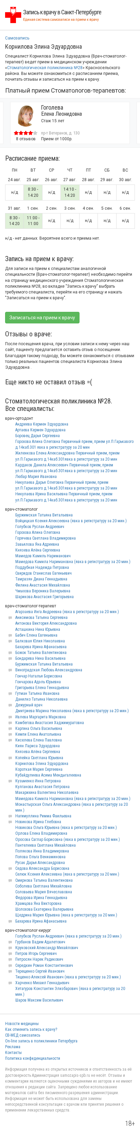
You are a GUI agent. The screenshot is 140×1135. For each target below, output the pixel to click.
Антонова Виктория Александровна (46, 623)
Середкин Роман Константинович (44, 965)
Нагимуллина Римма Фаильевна (43, 816)
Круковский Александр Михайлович (46, 947)
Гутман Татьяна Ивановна (37, 693)
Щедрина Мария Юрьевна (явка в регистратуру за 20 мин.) (66, 915)
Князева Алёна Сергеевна (37, 550)
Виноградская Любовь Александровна (48, 670)
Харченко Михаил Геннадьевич (42, 982)
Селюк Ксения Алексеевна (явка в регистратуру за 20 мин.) (67, 874)
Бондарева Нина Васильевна (40, 658)
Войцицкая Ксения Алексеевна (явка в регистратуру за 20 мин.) (71, 520)
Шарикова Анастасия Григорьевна (44, 596)
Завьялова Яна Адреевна (37, 544)
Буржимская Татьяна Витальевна (44, 515)
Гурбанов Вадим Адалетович (40, 942)
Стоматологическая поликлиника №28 (45, 67)
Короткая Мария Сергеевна (39, 769)
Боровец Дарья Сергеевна (37, 435)
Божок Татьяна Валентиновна (41, 652)
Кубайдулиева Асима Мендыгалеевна (48, 775)
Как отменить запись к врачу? (31, 1029)
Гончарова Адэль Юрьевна (38, 682)
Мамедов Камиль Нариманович (43, 556)
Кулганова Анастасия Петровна (42, 786)
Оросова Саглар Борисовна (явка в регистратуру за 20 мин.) (67, 839)
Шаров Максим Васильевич (39, 1000)
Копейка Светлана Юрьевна (39, 757)
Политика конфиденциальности (32, 1058)
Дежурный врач (28, 705)
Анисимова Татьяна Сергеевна (41, 617)
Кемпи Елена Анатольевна (38, 734)
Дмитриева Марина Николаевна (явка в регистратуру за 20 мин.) (72, 710)
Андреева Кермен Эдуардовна (41, 424)
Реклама (12, 1046)
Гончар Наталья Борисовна (38, 676)
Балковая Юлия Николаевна (40, 641)
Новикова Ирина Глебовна (38, 821)
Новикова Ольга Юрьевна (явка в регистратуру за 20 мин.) (66, 827)
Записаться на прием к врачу (42, 317)
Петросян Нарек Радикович (39, 959)
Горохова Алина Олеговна (37, 532)
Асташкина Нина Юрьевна (37, 629)
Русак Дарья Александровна (40, 862)
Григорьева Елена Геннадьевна (42, 687)
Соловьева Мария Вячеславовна (43, 892)
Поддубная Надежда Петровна (42, 567)
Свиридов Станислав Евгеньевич (43, 573)
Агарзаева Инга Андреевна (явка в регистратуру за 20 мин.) (67, 611)
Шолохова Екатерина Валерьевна (44, 909)
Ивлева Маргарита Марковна (40, 717)
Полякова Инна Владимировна (42, 851)
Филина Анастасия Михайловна (42, 585)
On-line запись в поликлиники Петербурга (41, 1041)
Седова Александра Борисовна (42, 868)
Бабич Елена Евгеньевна (36, 635)
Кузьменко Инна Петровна (38, 781)
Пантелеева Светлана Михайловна (45, 845)
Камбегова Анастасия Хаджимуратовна (49, 722)
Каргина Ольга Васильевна (38, 728)
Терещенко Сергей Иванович (40, 971)
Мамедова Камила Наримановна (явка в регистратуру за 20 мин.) (72, 561)
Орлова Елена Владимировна (41, 833)
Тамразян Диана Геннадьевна (41, 579)
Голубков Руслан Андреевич (39, 526)
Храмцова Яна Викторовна (38, 903)
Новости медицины (22, 1023)
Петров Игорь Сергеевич (36, 953)
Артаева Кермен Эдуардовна (40, 430)
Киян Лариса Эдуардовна (37, 746)
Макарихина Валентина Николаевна (46, 792)
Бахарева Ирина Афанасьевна (41, 646)
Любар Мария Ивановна (36, 476)
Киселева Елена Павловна (38, 740)
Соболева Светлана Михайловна (43, 886)
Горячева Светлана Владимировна (45, 538)
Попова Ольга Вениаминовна (40, 856)
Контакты (13, 1052)
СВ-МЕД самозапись (22, 1035)
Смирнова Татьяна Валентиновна (44, 880)
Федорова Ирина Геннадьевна (41, 897)
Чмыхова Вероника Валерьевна (42, 591)
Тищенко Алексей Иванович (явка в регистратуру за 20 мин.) (68, 977)
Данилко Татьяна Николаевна (41, 699)
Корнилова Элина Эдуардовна (41, 763)
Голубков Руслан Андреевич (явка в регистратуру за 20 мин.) (68, 936)
